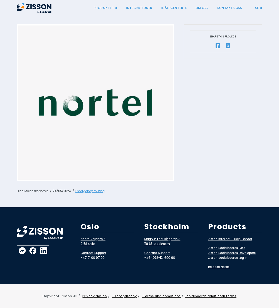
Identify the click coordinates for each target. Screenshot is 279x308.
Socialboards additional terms (210, 296)
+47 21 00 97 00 (93, 258)
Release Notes (219, 267)
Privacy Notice (94, 296)
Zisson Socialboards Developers (232, 253)
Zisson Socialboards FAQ (226, 248)
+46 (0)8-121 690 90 (159, 258)
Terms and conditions (161, 296)
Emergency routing (90, 191)
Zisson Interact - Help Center (230, 239)
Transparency (124, 296)
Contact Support (93, 253)
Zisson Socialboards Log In (227, 258)
